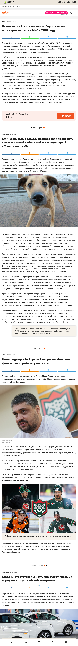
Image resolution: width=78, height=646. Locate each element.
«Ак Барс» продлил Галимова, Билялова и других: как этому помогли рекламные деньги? (37, 536)
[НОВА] (56, 12)
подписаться (65, 116)
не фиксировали (49, 310)
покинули (34, 543)
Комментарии (39, 127)
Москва (15, 6)
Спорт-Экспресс (17, 382)
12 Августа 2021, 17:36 (9, 22)
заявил (5, 280)
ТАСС (19, 602)
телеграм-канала (22, 171)
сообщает (53, 49)
